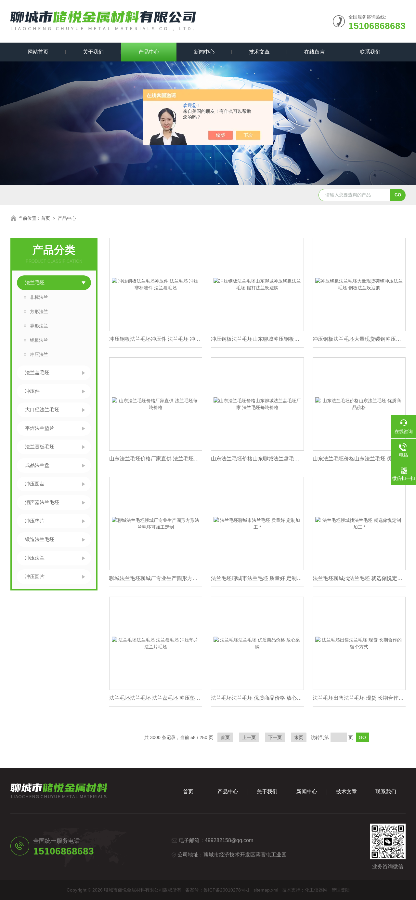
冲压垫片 (35, 520)
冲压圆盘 (35, 483)
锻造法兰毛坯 (39, 539)
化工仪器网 (316, 890)
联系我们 (370, 52)
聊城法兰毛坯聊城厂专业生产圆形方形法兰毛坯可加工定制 (155, 578)
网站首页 (38, 52)
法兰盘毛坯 (37, 372)
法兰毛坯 (35, 282)
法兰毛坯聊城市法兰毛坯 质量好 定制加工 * (257, 578)
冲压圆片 (35, 576)
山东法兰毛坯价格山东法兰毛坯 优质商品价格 (359, 458)
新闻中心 (204, 52)
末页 (298, 737)
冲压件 (32, 391)
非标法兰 (39, 297)
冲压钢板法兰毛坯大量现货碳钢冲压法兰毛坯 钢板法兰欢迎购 (359, 339)
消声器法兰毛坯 (42, 502)
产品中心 (148, 52)
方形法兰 (39, 311)
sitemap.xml (266, 890)
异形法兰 (39, 325)
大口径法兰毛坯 (42, 409)
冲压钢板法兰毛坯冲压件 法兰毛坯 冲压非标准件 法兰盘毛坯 (155, 339)
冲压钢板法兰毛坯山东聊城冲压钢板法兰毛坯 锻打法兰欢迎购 (257, 339)
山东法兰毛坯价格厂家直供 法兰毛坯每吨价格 (155, 458)
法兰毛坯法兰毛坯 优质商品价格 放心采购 (257, 698)
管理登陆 (341, 890)
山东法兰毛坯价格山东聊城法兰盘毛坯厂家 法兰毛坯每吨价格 (257, 458)
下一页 (275, 737)
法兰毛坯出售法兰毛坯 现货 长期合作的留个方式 (359, 698)
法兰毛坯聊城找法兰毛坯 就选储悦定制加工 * (359, 578)
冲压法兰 (39, 354)
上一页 (249, 737)
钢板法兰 (39, 340)
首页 (45, 218)
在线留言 (314, 52)
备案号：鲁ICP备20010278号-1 (217, 890)
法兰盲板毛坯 (39, 446)
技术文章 (259, 52)
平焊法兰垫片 (39, 428)
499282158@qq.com (229, 840)
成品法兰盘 (37, 465)
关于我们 (93, 52)
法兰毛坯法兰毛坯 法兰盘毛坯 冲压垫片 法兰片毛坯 (155, 698)
